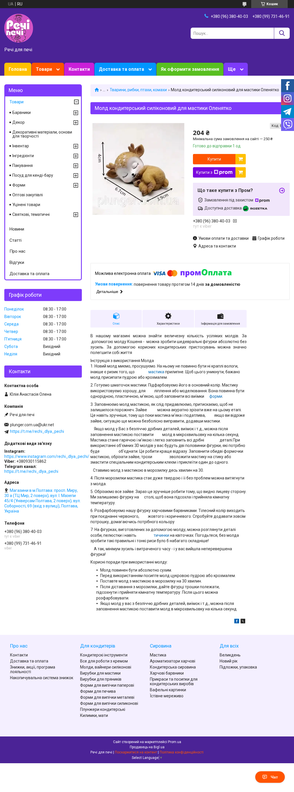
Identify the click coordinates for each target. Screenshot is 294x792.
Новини (16, 229)
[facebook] (236, 622)
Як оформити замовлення (190, 69)
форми (215, 396)
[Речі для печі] (18, 28)
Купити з (204, 172)
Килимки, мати (94, 715)
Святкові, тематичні (31, 214)
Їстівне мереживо (166, 696)
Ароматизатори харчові (172, 661)
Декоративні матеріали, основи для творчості (42, 134)
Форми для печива (98, 691)
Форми (18, 185)
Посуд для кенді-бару (32, 175)
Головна (18, 69)
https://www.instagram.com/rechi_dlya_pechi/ (46, 456)
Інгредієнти (23, 155)
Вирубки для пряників (100, 679)
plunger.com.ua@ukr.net (32, 424)
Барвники (21, 112)
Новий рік (228, 661)
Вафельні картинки (168, 690)
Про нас (17, 251)
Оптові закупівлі (27, 195)
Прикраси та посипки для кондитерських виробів (174, 681)
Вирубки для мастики (100, 673)
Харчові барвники (167, 673)
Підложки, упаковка (238, 667)
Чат (274, 777)
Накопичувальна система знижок (41, 677)
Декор (18, 122)
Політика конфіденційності (182, 752)
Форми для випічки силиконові (109, 703)
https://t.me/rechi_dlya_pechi (37, 431)
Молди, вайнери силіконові (105, 667)
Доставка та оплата (121, 69)
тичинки (161, 535)
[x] (243, 622)
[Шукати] (282, 33)
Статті (15, 240)
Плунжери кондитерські (102, 709)
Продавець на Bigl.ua (147, 747)
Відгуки (16, 262)
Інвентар (20, 146)
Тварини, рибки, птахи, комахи (138, 90)
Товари (44, 69)
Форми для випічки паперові (107, 685)
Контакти (79, 69)
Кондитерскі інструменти (103, 655)
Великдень (230, 655)
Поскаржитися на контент (136, 752)
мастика (156, 372)
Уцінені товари (26, 204)
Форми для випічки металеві (107, 697)
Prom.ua (174, 742)
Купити (214, 159)
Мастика (158, 655)
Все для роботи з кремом (104, 661)
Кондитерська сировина (173, 667)
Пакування (22, 165)
